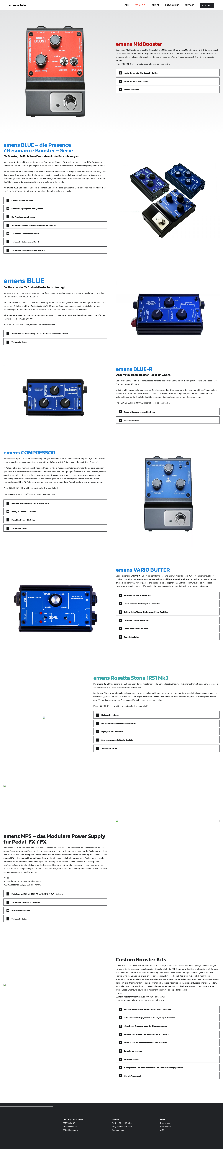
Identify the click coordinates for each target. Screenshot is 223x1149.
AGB (162, 1130)
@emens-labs (118, 1130)
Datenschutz (166, 1123)
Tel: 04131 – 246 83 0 (122, 1123)
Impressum (165, 1126)
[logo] (17, 5)
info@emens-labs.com (122, 1126)
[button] (167, 72)
